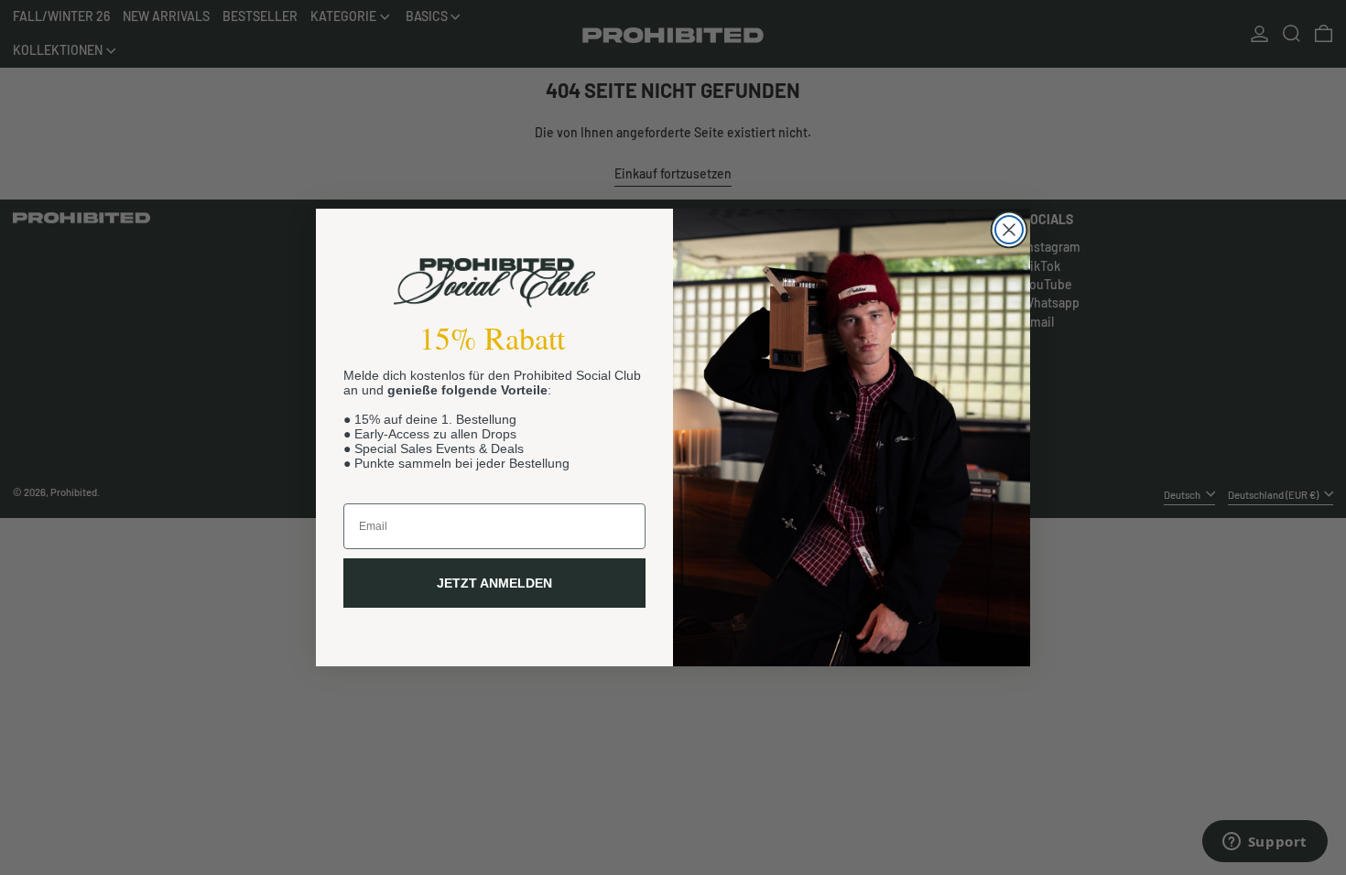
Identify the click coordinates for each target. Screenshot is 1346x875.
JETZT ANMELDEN (494, 583)
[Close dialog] (1009, 229)
